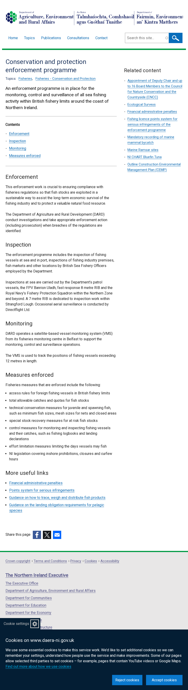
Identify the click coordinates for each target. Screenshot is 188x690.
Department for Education (26, 605)
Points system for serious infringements (42, 490)
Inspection (17, 141)
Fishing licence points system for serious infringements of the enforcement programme (152, 124)
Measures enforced (25, 156)
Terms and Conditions (50, 561)
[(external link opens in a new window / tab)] (37, 535)
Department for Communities (29, 598)
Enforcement (19, 134)
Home (13, 38)
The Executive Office (22, 583)
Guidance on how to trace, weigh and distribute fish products (57, 497)
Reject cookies (127, 680)
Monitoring (17, 148)
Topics (29, 38)
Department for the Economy (28, 612)
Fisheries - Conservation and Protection (66, 79)
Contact (101, 38)
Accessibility (109, 561)
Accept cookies (164, 680)
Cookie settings (16, 623)
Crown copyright (18, 561)
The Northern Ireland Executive (37, 575)
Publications (51, 38)
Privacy (75, 561)
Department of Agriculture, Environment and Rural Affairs (51, 590)
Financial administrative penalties (36, 483)
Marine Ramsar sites (142, 150)
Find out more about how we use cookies (38, 666)
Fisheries (25, 79)
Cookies (91, 561)
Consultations (78, 38)
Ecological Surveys (141, 104)
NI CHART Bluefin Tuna (144, 157)
